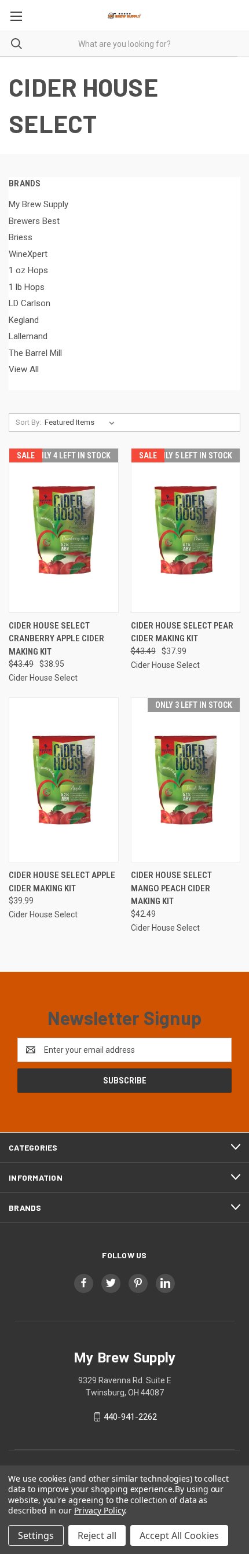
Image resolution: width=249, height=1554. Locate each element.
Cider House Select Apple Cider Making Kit (62, 882)
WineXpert (28, 254)
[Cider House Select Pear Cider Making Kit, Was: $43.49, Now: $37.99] (186, 530)
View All (24, 369)
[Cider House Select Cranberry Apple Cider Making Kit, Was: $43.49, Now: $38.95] (63, 530)
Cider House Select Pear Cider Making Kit (182, 632)
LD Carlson (29, 303)
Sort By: (28, 422)
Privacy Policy (99, 1510)
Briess (20, 237)
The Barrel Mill (35, 353)
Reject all (97, 1535)
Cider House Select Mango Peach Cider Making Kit (171, 888)
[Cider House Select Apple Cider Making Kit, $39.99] (63, 780)
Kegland (24, 320)
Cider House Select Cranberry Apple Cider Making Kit (56, 638)
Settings (36, 1535)
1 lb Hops (27, 287)
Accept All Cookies (179, 1535)
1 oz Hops (28, 270)
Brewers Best (34, 221)
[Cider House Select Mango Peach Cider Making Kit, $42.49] (186, 780)
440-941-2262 (130, 1417)
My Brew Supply (38, 204)
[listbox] (82, 422)
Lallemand (28, 336)
